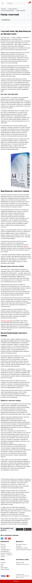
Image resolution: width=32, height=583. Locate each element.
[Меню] (3, 3)
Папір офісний (5, 569)
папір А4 (26, 246)
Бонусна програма (6, 553)
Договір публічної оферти (23, 549)
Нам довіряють (5, 551)
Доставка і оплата (21, 544)
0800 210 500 (20, 562)
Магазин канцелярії (6, 320)
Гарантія (18, 546)
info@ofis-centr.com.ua (22, 564)
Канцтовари (4, 567)
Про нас (3, 544)
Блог (2, 564)
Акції (2, 566)
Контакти (3, 546)
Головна (3, 562)
